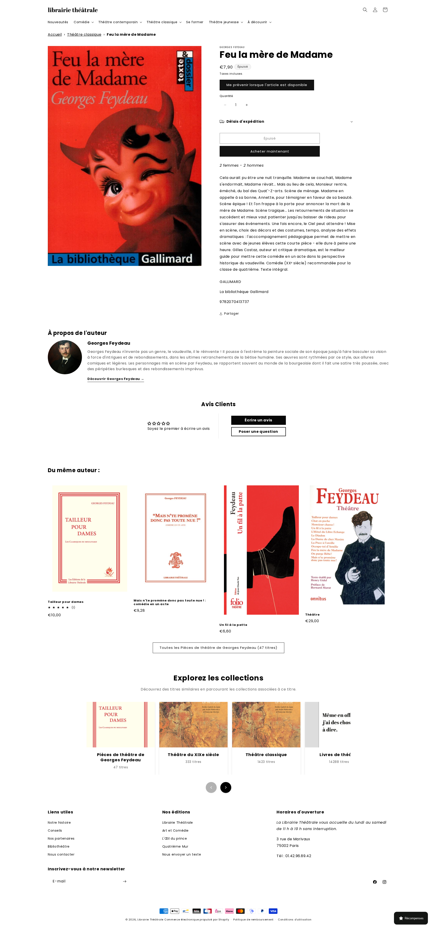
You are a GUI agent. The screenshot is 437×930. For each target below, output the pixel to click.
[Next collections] (225, 787)
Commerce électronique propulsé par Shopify (196, 919)
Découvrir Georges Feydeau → (115, 379)
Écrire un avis (258, 420)
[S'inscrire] (124, 881)
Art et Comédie (175, 830)
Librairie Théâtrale (177, 822)
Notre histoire (59, 822)
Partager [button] (231, 313)
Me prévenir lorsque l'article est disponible (266, 84)
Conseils (55, 830)
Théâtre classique (84, 34)
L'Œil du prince (174, 838)
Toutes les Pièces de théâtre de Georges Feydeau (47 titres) (218, 647)
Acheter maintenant (269, 151)
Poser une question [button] (258, 431)
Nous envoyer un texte (181, 854)
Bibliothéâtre (59, 846)
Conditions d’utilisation (295, 919)
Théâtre (312, 615)
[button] (83, 22)
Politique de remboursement (253, 919)
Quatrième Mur (175, 846)
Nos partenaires (61, 838)
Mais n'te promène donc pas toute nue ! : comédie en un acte (170, 602)
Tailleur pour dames (66, 602)
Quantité (226, 96)
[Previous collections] (211, 787)
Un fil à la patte (233, 625)
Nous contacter (61, 854)
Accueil (55, 34)
